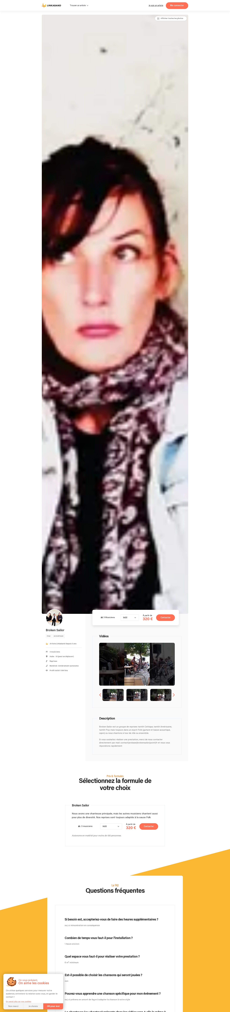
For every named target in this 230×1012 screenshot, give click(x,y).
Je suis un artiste (156, 6)
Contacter (166, 617)
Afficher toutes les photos (172, 18)
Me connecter (177, 5)
